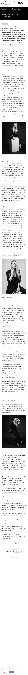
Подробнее (6, 672)
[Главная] (2, 8)
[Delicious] (16, 552)
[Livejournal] (10, 552)
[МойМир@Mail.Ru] (7, 552)
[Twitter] (19, 552)
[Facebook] (22, 552)
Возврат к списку (15, 557)
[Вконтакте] (13, 552)
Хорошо (11, 672)
